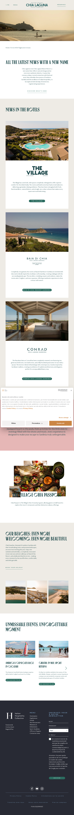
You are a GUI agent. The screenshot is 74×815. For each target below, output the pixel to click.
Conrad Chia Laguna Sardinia (37, 378)
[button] (66, 668)
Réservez (61, 4)
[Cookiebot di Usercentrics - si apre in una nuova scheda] (59, 390)
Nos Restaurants (35, 722)
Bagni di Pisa (9, 729)
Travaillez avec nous (15, 802)
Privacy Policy (28, 408)
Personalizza (36, 423)
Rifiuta (13, 423)
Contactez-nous (35, 733)
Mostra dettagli (63, 417)
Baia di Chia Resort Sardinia (37, 290)
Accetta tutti (60, 423)
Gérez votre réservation (38, 802)
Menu (15, 5)
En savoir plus (14, 680)
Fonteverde (9, 725)
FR (8, 5)
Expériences (33, 718)
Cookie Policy (11, 408)
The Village (37, 201)
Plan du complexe (59, 802)
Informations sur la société (52, 796)
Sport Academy (35, 729)
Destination (33, 716)
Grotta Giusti (10, 727)
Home (8, 48)
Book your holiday (14, 567)
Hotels (32, 720)
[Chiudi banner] (71, 390)
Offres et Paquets (35, 731)
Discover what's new (37, 91)
